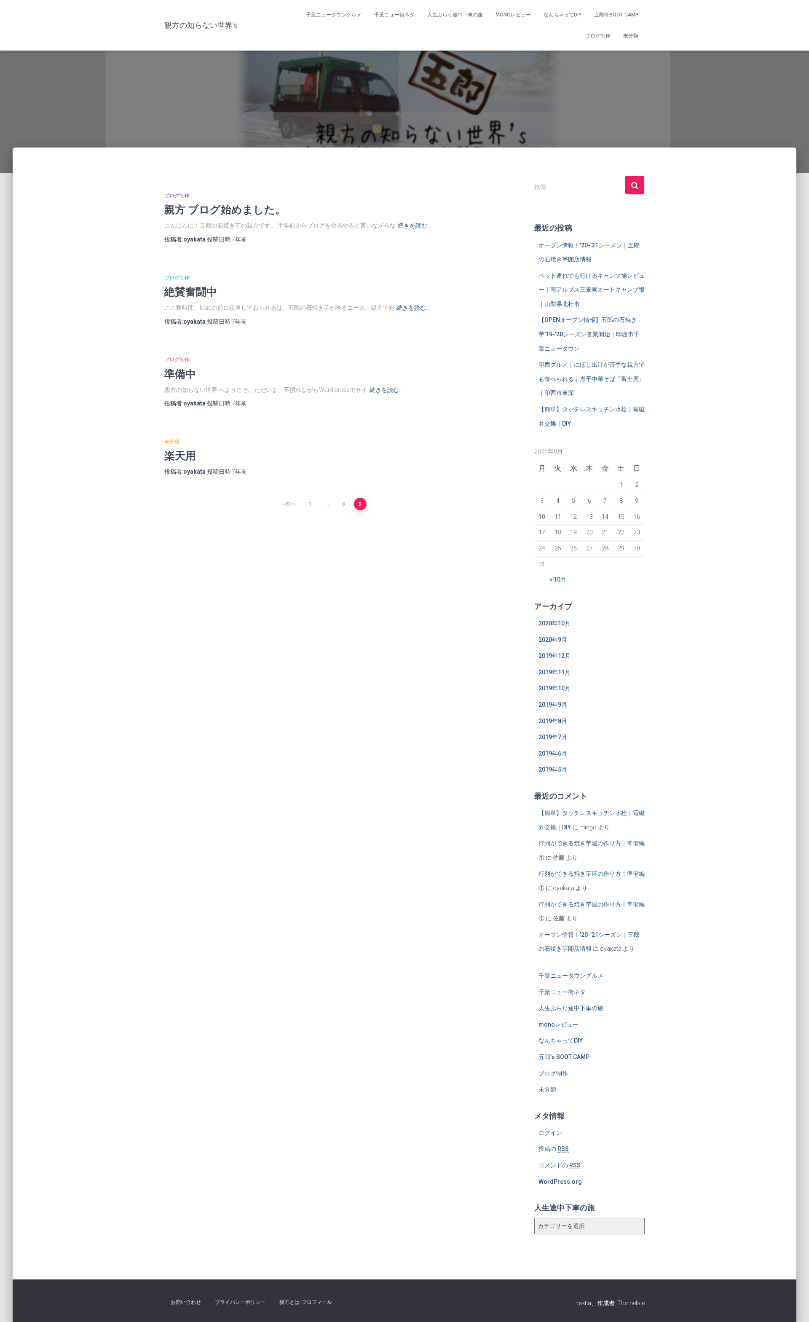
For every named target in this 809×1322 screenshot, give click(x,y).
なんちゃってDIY (562, 15)
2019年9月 (552, 704)
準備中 (180, 374)
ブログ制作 (598, 36)
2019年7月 (552, 737)
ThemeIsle (631, 1303)
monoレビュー (513, 15)
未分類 (630, 36)
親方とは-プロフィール (305, 1302)
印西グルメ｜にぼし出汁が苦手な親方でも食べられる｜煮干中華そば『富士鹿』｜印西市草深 (591, 378)
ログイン (550, 1132)
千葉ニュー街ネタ (394, 15)
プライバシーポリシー (240, 1302)
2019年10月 (554, 688)
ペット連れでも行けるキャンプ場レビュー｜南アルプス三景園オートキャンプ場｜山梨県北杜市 (591, 289)
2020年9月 (552, 639)
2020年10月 (554, 623)
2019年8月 (552, 721)
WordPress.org (560, 1181)
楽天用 (180, 455)
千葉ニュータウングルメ (334, 15)
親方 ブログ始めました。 (225, 209)
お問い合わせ (186, 1302)
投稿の (553, 1148)
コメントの (559, 1165)
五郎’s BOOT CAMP (616, 15)
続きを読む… (414, 225)
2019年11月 (554, 672)
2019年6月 (552, 753)
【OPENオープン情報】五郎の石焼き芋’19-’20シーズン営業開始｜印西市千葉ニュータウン (589, 333)
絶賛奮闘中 (190, 291)
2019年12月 (554, 655)
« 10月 (557, 579)
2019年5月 (552, 769)
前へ (291, 504)
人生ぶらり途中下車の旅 (455, 15)
